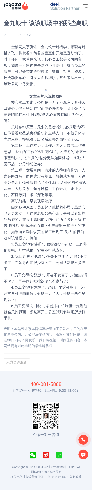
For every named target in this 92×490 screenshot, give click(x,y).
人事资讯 (29, 46)
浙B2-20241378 (57, 476)
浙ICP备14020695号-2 (46, 472)
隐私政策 (76, 476)
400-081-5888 (46, 383)
